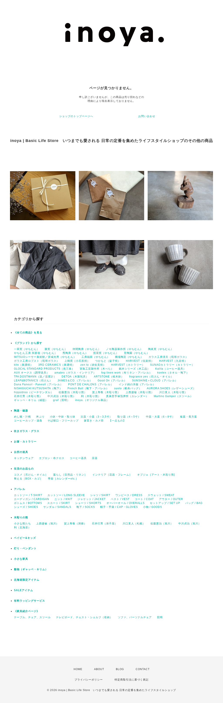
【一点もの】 (117, 420)
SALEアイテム (23, 590)
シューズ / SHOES (26, 506)
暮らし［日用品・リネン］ (70, 474)
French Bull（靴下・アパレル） (88, 388)
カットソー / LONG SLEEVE (66, 495)
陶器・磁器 (21, 410)
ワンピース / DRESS (128, 495)
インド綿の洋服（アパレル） (137, 384)
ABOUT (99, 669)
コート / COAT (144, 499)
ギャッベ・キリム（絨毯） (31, 400)
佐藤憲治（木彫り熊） (73, 392)
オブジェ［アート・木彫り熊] (156, 474)
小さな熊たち (22, 523)
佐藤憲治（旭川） (161, 523)
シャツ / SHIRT (100, 495)
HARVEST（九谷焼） (173, 360)
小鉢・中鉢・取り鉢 (62, 416)
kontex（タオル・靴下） (173, 372)
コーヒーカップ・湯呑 (28, 420)
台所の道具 (21, 452)
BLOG (120, 669)
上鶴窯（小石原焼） (77, 360)
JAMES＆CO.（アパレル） (74, 380)
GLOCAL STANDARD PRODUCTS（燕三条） (44, 368)
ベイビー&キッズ (25, 537)
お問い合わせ (146, 116)
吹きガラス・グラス (26, 431)
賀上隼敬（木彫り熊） (106, 392)
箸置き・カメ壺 (94, 420)
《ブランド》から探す (28, 343)
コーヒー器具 (78, 458)
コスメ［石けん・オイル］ (31, 474)
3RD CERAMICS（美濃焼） (56, 364)
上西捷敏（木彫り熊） (140, 392)
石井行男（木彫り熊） (28, 396)
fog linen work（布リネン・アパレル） (126, 372)
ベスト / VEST (120, 499)
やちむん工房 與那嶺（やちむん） (35, 353)
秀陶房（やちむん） (75, 353)
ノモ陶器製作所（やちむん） (124, 349)
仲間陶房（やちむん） (87, 349)
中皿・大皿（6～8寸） (160, 416)
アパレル (19, 489)
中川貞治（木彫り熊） (61, 396)
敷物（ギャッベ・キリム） (31, 569)
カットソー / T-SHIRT (28, 495)
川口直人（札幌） (134, 523)
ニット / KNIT (63, 499)
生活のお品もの (24, 468)
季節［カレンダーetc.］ (63, 478)
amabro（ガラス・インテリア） (75, 372)
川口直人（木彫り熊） (173, 392)
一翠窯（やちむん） (26, 349)
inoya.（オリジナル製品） (92, 400)
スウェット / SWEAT (161, 495)
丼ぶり (40, 416)
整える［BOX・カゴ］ (28, 478)
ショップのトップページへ (76, 116)
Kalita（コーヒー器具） (170, 368)
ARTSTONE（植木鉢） (109, 376)
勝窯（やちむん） (56, 349)
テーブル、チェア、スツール (32, 617)
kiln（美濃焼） (23, 364)
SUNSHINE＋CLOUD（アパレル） (155, 380)
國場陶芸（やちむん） (129, 356)
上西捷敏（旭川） (47, 523)
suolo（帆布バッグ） (128, 388)
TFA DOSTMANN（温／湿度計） (35, 376)
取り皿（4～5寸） (129, 416)
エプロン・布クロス (51, 458)
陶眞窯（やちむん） (161, 349)
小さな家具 (21, 558)
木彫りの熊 (21, 517)
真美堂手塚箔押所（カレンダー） (127, 396)
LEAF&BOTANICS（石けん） (33, 380)
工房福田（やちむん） (95, 356)
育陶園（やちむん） (136, 353)
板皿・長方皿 (188, 416)
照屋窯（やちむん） (106, 353)
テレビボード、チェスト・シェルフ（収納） (84, 617)
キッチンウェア (24, 458)
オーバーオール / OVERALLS (125, 503)
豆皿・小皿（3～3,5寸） (96, 416)
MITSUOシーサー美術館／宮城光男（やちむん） (45, 356)
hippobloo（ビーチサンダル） (33, 392)
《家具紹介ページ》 (26, 611)
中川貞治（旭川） (189, 523)
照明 (160, 617)
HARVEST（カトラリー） (128, 364)
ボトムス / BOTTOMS (28, 503)
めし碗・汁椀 (22, 416)
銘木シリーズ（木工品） (134, 368)
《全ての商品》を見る (28, 332)
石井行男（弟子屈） (104, 523)
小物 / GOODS (152, 506)
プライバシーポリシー (88, 679)
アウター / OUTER (171, 499)
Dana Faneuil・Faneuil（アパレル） (38, 384)
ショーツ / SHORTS (88, 503)
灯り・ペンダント (25, 548)
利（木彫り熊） (91, 396)
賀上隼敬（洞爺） (75, 523)
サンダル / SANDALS (57, 506)
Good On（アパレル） (112, 380)
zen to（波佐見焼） (93, 364)
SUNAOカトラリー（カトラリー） (172, 364)
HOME (78, 669)
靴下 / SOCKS (85, 506)
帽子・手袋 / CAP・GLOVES (119, 506)
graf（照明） (61, 400)
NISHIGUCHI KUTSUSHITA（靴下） (38, 388)
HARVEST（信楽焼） (140, 360)
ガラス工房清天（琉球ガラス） (168, 356)
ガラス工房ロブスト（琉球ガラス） (36, 360)
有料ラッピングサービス (29, 600)
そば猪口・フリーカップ (63, 420)
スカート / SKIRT (58, 503)
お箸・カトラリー (25, 441)
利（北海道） (22, 527)
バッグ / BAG (194, 503)
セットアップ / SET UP (165, 503)
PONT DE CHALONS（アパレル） (90, 384)
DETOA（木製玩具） (75, 376)
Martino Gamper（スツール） (173, 396)
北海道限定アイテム (26, 579)
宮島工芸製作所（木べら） (97, 368)
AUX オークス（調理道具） (31, 372)
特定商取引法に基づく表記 (132, 679)
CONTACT (143, 669)
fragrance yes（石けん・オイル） (151, 376)
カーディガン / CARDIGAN (31, 499)
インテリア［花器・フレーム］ (112, 474)
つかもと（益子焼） (108, 360)
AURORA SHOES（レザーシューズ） (171, 388)
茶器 (95, 458)
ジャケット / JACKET (92, 499)
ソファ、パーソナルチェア (135, 617)
